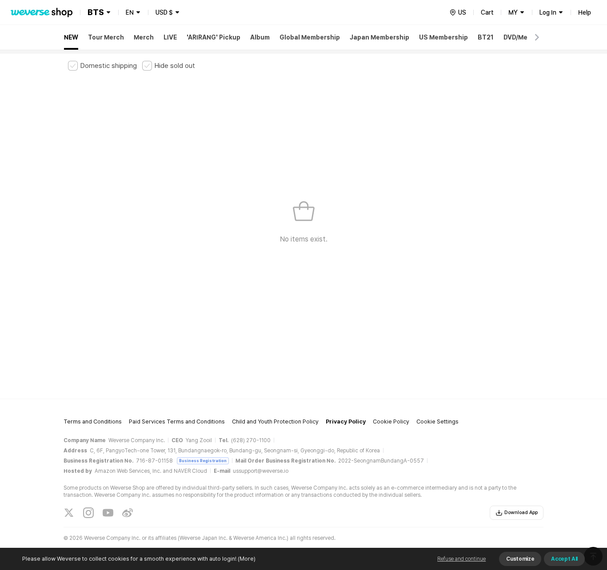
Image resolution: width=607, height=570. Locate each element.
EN (130, 12)
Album (260, 37)
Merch (144, 37)
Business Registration (203, 460)
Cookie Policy (391, 421)
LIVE (170, 37)
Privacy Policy (346, 421)
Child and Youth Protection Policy (275, 421)
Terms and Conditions (93, 421)
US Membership (443, 37)
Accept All (564, 559)
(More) (247, 558)
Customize (520, 559)
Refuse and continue (461, 559)
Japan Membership (379, 37)
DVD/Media (520, 37)
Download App (521, 512)
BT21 (486, 37)
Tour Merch (106, 37)
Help (584, 12)
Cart (487, 12)
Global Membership (310, 37)
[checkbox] (102, 66)
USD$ (164, 12)
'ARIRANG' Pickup (213, 37)
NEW (71, 37)
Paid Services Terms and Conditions (177, 421)
